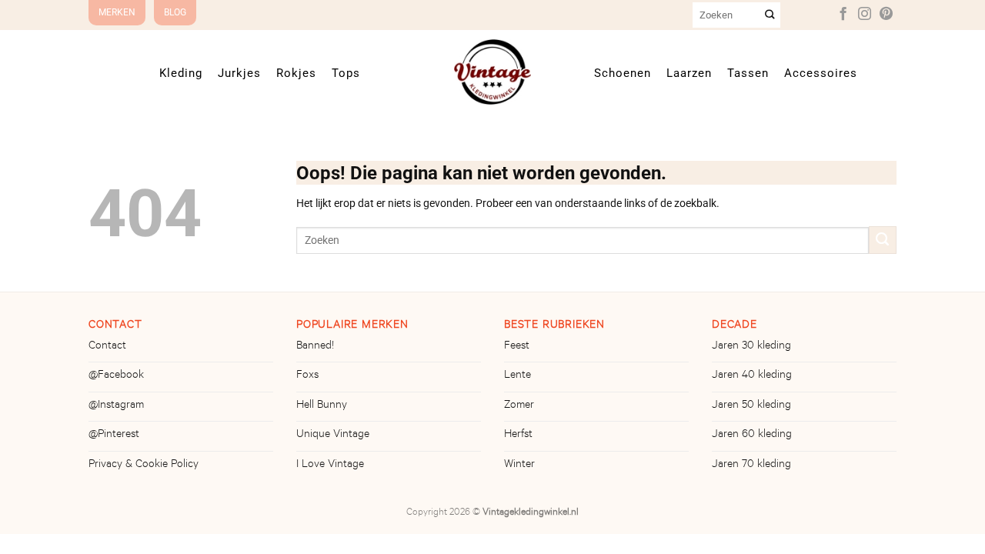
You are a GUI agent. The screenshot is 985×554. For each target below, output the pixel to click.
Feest (516, 347)
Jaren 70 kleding (751, 465)
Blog (175, 12)
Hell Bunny (321, 406)
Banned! (315, 347)
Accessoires (820, 72)
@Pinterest (113, 435)
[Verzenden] (770, 15)
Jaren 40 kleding (752, 376)
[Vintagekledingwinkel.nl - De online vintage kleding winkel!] (492, 72)
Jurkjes (239, 72)
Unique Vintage (332, 435)
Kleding (180, 72)
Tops (346, 72)
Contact (107, 347)
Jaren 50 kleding (751, 406)
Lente (517, 376)
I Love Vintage (330, 465)
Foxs (307, 376)
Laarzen (689, 72)
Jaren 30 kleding (751, 347)
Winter (519, 465)
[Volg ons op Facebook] (843, 14)
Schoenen (622, 72)
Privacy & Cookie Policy (143, 465)
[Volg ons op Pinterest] (886, 14)
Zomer (519, 406)
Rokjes (296, 72)
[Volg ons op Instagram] (864, 14)
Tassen (748, 72)
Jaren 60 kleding (752, 435)
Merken (116, 12)
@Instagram (116, 406)
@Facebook (116, 376)
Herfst (518, 435)
